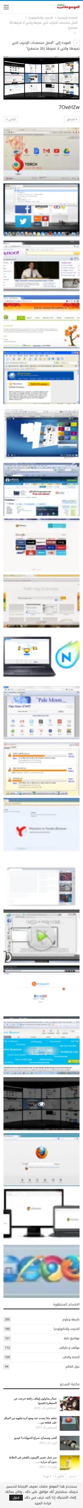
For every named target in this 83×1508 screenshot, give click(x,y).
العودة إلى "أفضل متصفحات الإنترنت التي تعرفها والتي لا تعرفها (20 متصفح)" (46, 46)
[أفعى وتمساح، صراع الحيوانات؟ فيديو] (70, 1443)
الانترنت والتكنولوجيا (67, 1329)
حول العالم (73, 1366)
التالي (12, 119)
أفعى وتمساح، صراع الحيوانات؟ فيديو (35, 1437)
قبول (16, 1498)
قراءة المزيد (42, 1503)
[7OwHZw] (41, 154)
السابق (71, 119)
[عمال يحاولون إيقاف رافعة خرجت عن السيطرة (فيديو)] (70, 1404)
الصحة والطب (71, 1357)
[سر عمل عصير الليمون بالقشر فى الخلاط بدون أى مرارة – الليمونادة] (70, 1462)
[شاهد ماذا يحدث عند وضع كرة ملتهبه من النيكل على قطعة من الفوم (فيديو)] (70, 1423)
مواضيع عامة (72, 1338)
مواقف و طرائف (69, 1348)
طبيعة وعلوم (71, 1319)
